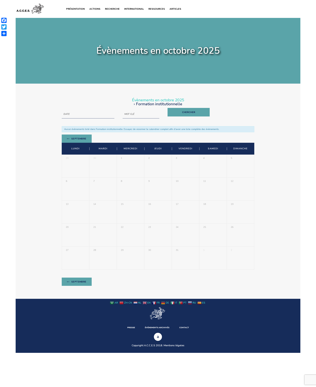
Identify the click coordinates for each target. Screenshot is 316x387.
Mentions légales (174, 345)
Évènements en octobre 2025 (158, 100)
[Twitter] (4, 27)
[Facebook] (4, 20)
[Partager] (4, 33)
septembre (78, 138)
